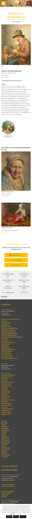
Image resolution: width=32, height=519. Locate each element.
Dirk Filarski (4, 378)
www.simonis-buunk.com (8, 503)
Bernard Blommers (6, 323)
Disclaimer (4, 496)
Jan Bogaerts (4, 428)
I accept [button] (23, 516)
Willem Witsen (5, 410)
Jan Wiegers (4, 456)
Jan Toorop (4, 407)
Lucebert (3, 446)
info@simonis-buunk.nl (7, 480)
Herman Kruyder (5, 391)
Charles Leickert (5, 344)
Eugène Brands (5, 430)
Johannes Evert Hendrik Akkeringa (10, 319)
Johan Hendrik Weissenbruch (9, 358)
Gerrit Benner (5, 426)
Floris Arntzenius (5, 373)
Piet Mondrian (5, 398)
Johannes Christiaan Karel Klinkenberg (11, 337)
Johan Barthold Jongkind (7, 330)
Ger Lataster (4, 444)
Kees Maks (4, 394)
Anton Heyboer (5, 440)
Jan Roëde (4, 453)
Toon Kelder (4, 389)
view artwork (4, 196)
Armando (3, 425)
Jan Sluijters (4, 401)
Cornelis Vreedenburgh (7, 408)
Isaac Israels (4, 387)
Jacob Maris (4, 338)
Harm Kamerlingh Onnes (8, 400)
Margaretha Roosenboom (8, 349)
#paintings (22, 87)
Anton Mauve (5, 340)
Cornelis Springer (6, 353)
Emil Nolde (4, 451)
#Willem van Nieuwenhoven (9, 87)
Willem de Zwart (5, 414)
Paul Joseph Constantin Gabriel (9, 328)
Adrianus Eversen (6, 326)
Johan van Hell (5, 439)
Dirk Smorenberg (5, 403)
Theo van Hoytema (6, 385)
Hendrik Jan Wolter (6, 412)
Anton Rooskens (5, 455)
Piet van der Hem (6, 384)
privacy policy (19, 514)
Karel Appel (4, 423)
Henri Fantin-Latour (6, 377)
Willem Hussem (5, 442)
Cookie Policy (4, 495)
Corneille (3, 435)
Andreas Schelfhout (6, 351)
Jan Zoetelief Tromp (6, 354)
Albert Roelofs (5, 346)
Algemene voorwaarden (7, 491)
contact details (16, 265)
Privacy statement (6, 493)
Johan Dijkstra (5, 437)
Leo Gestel (4, 380)
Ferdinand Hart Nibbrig (7, 382)
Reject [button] (16, 516)
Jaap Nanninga (5, 449)
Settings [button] (9, 516)
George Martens (5, 396)
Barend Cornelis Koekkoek (8, 331)
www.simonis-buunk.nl (7, 478)
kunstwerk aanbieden (8, 486)
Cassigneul (4, 432)
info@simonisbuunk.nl (16, 255)
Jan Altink (3, 421)
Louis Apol (4, 321)
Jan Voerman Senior (6, 405)
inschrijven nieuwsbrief (8, 484)
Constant (3, 433)
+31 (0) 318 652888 (16, 260)
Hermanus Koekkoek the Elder (9, 333)
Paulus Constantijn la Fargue (9, 335)
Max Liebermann (5, 393)
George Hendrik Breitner (8, 375)
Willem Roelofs (5, 347)
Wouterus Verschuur (7, 356)
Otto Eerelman (5, 324)
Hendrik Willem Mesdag (7, 342)
